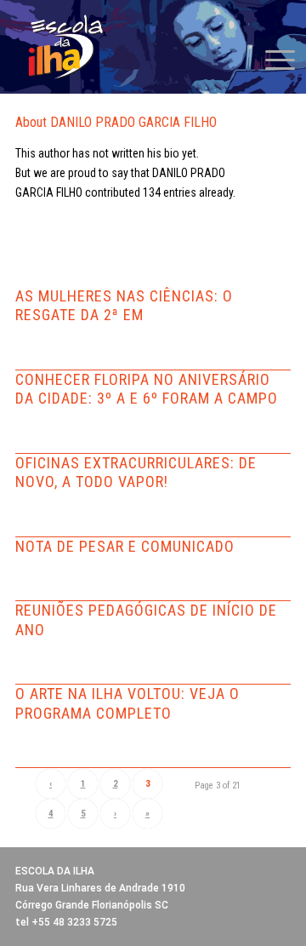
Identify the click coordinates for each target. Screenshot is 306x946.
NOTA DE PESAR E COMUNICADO (125, 546)
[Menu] (271, 60)
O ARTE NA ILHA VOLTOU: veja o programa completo (127, 703)
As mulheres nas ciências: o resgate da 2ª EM (124, 305)
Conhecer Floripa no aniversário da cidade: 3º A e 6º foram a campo (146, 389)
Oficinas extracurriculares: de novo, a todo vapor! (136, 472)
